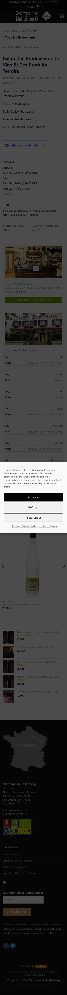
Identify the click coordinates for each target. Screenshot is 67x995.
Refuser (33, 507)
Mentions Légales (48, 526)
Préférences (33, 517)
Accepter (33, 497)
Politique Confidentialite (24, 526)
